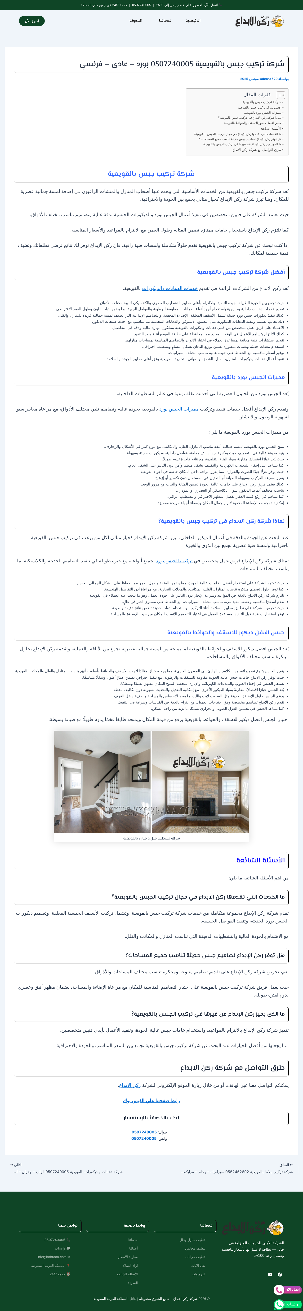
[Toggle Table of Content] (278, 95)
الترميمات (198, 1274)
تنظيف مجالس (195, 1248)
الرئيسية (193, 21)
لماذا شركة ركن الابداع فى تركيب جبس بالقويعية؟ (249, 117)
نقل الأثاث (198, 1265)
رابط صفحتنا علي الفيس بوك (151, 1100)
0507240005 (141, 5)
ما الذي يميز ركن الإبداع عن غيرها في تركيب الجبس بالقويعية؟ (241, 144)
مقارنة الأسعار (128, 1257)
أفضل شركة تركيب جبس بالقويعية (259, 107)
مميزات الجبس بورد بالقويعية (262, 112)
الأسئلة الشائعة (270, 128)
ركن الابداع (130, 1085)
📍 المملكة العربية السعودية (50, 1265)
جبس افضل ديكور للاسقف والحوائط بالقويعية (252, 123)
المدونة (135, 21)
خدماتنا (165, 21)
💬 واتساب (62, 1248)
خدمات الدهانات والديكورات (170, 288)
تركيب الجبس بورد (174, 560)
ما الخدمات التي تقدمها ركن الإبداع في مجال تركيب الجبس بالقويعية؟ (237, 134)
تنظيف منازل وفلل (192, 1240)
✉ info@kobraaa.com (53, 1257)
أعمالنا (133, 1248)
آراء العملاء (130, 1265)
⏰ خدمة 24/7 (60, 1274)
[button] (163, 21)
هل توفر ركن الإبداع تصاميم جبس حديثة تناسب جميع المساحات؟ (240, 139)
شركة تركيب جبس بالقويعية (261, 102)
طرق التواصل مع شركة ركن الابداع (256, 150)
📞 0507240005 (57, 1240)
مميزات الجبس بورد (179, 409)
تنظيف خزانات (195, 1257)
